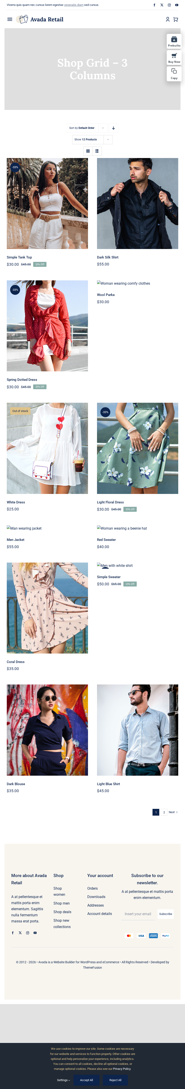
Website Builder (64, 962)
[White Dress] (47, 448)
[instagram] (169, 5)
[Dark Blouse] (47, 729)
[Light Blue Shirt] (137, 729)
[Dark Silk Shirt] (137, 203)
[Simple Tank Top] (47, 203)
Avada (42, 962)
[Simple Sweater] (137, 566)
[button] (174, 73)
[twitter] (161, 5)
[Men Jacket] (47, 528)
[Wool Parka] (137, 283)
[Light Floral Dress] (137, 448)
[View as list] (97, 151)
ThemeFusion (92, 967)
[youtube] (176, 5)
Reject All (115, 1080)
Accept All (86, 1080)
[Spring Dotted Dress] (47, 325)
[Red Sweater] (137, 528)
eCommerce (110, 962)
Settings (62, 1080)
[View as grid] (88, 151)
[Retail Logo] (40, 16)
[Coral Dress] (47, 608)
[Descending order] (113, 128)
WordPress (88, 962)
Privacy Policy (121, 1068)
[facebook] (154, 5)
